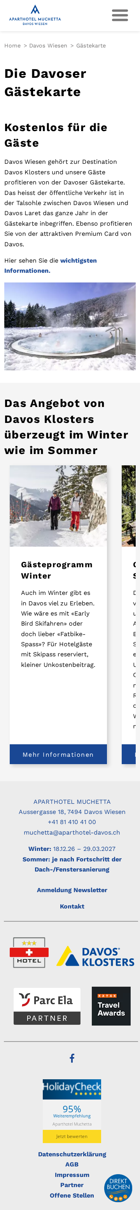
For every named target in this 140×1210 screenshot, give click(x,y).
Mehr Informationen (58, 754)
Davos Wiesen (48, 45)
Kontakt (72, 906)
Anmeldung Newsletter (72, 890)
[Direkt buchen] (118, 1188)
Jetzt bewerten (72, 1136)
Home (12, 45)
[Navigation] (120, 15)
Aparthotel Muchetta (72, 1123)
